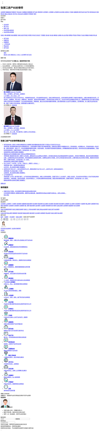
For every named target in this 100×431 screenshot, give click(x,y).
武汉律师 (45, 203)
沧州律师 (37, 213)
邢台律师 (48, 213)
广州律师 (13, 203)
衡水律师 (60, 213)
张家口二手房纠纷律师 (30, 209)
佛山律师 (88, 203)
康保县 (56, 35)
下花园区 (42, 35)
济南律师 (16, 205)
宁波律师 (82, 203)
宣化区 (38, 35)
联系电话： (4, 421)
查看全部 (3, 183)
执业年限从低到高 (9, 32)
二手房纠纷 (7, 44)
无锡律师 (21, 205)
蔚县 (67, 35)
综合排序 (6, 24)
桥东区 (34, 35)
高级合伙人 (14, 54)
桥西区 (30, 35)
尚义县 (64, 35)
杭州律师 (35, 203)
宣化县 (47, 35)
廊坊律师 (32, 213)
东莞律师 (77, 203)
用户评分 (6, 26)
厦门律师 (27, 205)
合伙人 (19, 54)
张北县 (51, 35)
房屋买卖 (6, 40)
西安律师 (40, 203)
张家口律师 (54, 213)
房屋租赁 (6, 42)
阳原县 (70, 35)
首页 (2, 217)
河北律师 (12, 217)
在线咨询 (14, 105)
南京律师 (61, 203)
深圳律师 (19, 203)
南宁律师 (53, 205)
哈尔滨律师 (77, 205)
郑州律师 (56, 203)
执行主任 (29, 54)
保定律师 (20, 213)
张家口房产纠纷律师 (53, 209)
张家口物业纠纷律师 (42, 209)
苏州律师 (50, 203)
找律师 (6, 217)
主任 (9, 54)
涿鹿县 (87, 35)
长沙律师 (72, 203)
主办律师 (23, 54)
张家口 (2, 35)
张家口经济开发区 (23, 35)
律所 (5, 53)
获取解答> (21, 152)
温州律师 (37, 205)
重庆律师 (29, 203)
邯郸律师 (15, 213)
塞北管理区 (14, 35)
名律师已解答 (11, 152)
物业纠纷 (6, 46)
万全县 (83, 35)
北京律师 (3, 203)
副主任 (6, 54)
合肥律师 (93, 203)
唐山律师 (9, 213)
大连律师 (43, 205)
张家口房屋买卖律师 (17, 209)
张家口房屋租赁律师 (6, 209)
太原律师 (65, 205)
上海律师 (8, 203)
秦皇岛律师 (26, 213)
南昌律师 (70, 205)
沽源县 (60, 35)
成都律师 (24, 203)
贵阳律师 (48, 205)
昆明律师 (5, 205)
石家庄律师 (60, 205)
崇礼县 (95, 35)
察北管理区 (8, 35)
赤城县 (91, 35)
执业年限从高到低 (9, 30)
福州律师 (32, 205)
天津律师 (66, 203)
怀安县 (75, 35)
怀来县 (79, 35)
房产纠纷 (6, 38)
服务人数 (6, 28)
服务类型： (4, 417)
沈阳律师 (11, 205)
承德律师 (42, 213)
